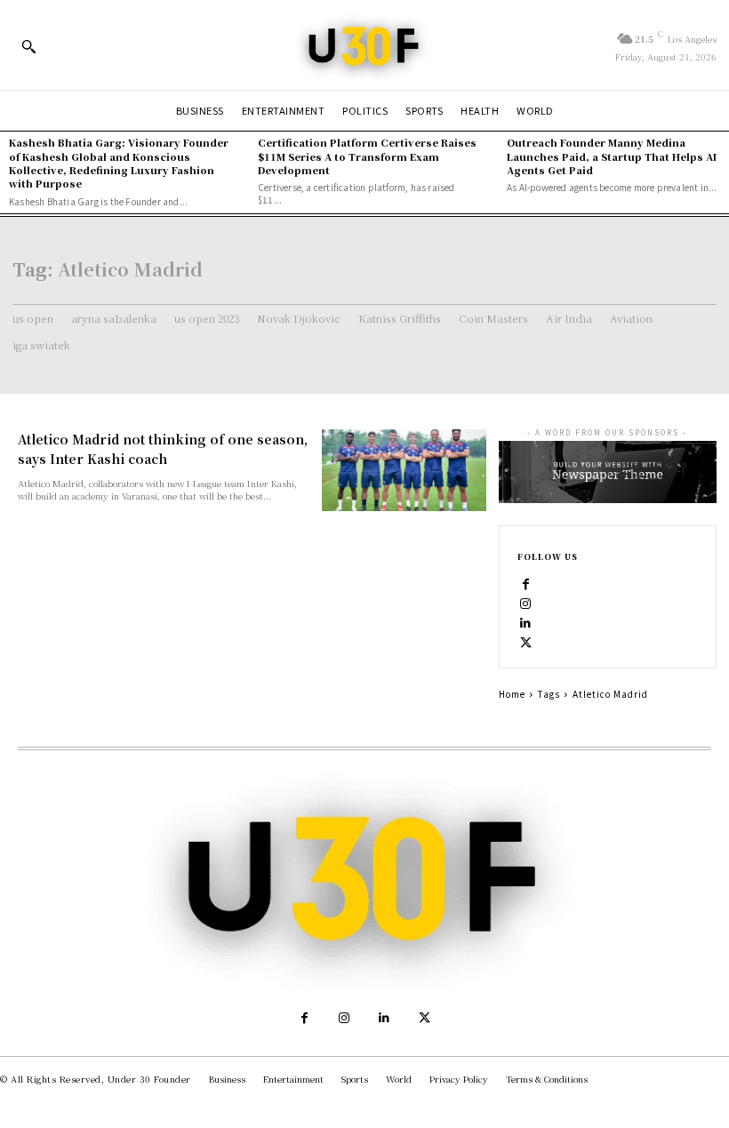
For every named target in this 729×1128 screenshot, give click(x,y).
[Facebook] (526, 582)
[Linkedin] (526, 621)
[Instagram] (526, 602)
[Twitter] (526, 641)
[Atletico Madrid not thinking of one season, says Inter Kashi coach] (403, 470)
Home (512, 693)
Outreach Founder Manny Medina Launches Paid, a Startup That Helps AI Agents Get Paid (612, 156)
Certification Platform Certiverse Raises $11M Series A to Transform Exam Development (367, 156)
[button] (28, 46)
